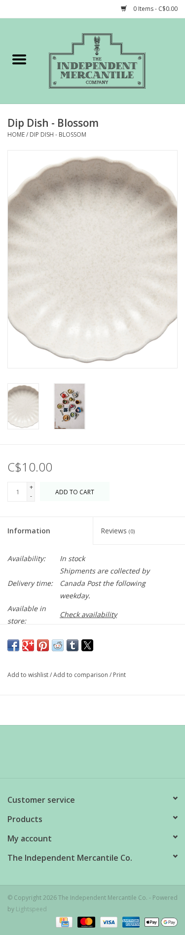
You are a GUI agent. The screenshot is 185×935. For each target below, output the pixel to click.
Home (16, 134)
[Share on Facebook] (13, 645)
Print (119, 675)
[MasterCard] (85, 921)
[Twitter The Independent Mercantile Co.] (93, 755)
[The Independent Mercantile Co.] (112, 60)
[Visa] (108, 921)
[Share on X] (87, 645)
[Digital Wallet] (159, 921)
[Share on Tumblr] (72, 645)
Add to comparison (81, 675)
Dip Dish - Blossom (58, 134)
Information (28, 530)
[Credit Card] (63, 921)
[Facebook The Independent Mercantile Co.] (75, 755)
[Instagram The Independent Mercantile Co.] (110, 755)
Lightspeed (31, 909)
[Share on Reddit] (58, 645)
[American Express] (130, 921)
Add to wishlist (28, 675)
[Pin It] (43, 645)
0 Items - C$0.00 (155, 8)
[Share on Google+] (28, 645)
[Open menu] (19, 59)
